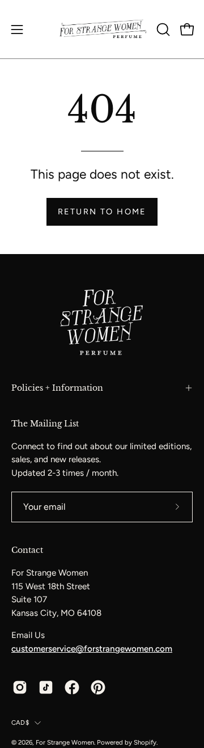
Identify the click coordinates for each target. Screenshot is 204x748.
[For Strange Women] (102, 29)
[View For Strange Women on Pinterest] (98, 687)
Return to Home (102, 211)
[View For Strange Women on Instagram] (19, 687)
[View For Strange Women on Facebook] (71, 687)
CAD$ (20, 722)
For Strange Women (65, 742)
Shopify (145, 742)
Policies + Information (57, 388)
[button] (162, 29)
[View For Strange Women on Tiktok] (45, 687)
